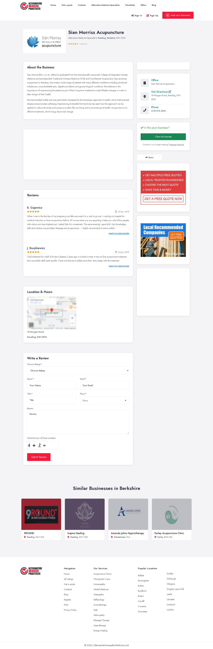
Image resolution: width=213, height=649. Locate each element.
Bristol (140, 596)
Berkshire (111, 38)
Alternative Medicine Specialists (105, 5)
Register (67, 599)
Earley (160, 537)
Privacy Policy (70, 610)
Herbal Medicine (101, 589)
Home (53, 5)
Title (29, 393)
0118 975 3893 (158, 110)
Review (30, 408)
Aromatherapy (100, 604)
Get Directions (160, 92)
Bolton (141, 585)
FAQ (66, 604)
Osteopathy (99, 594)
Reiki (96, 610)
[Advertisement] (78, 155)
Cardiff (141, 601)
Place (82, 393)
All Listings (68, 579)
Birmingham (143, 580)
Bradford (142, 590)
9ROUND (29, 533)
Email (82, 379)
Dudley (170, 573)
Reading (102, 38)
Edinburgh (171, 578)
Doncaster (142, 611)
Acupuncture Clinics (102, 573)
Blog (154, 5)
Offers (143, 5)
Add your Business (180, 15)
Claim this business (163, 136)
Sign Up (154, 15)
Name (29, 379)
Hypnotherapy (100, 625)
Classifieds (130, 5)
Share (150, 157)
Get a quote (67, 5)
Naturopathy (99, 615)
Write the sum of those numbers (41, 438)
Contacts (82, 5)
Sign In (138, 15)
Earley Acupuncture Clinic (169, 533)
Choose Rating (33, 364)
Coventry (142, 606)
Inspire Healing (76, 533)
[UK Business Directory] (163, 240)
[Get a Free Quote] (163, 187)
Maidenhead (119, 537)
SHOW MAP (52, 313)
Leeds (169, 594)
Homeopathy (99, 584)
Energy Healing (100, 630)
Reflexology (99, 599)
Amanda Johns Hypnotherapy (127, 533)
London (170, 609)
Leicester (171, 599)
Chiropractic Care (102, 579)
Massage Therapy (101, 620)
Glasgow (171, 583)
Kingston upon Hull (175, 589)
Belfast (141, 575)
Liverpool (171, 604)
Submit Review (38, 457)
